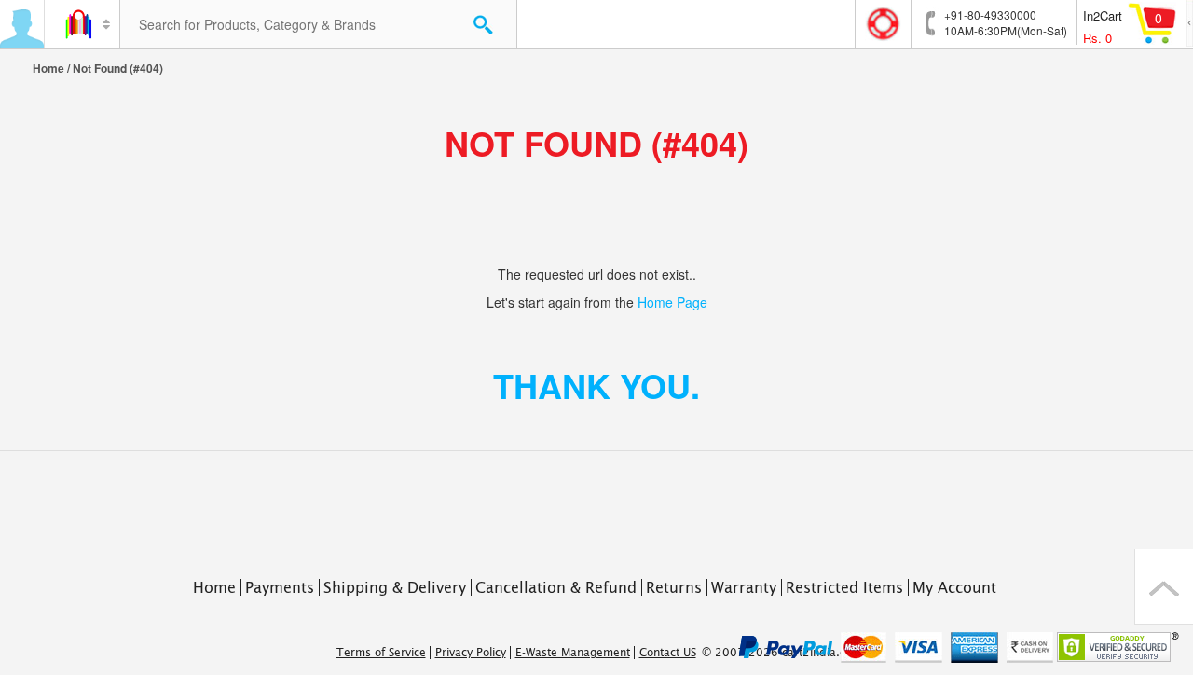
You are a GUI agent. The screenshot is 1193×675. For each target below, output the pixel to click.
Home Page (672, 302)
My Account (954, 587)
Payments (279, 587)
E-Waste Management (572, 652)
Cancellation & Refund (556, 587)
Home (48, 68)
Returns (674, 587)
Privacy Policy (470, 652)
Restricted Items (844, 587)
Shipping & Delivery (394, 587)
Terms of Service (381, 652)
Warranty (743, 587)
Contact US (667, 652)
